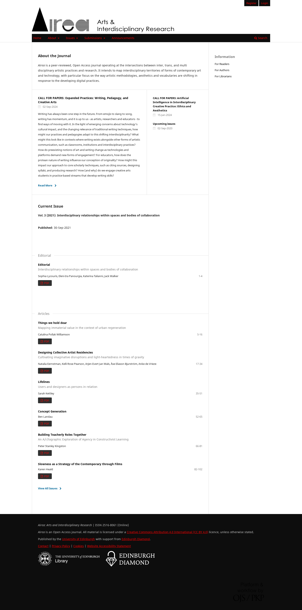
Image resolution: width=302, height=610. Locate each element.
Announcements (123, 38)
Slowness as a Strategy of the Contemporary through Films (80, 464)
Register (251, 3)
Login (264, 3)
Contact (43, 546)
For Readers (222, 64)
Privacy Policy (61, 546)
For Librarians (223, 76)
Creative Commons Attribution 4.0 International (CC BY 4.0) (167, 532)
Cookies (78, 546)
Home (37, 38)
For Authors (222, 70)
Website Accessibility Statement (109, 546)
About (52, 38)
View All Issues (47, 488)
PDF (46, 283)
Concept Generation (52, 411)
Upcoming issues (164, 124)
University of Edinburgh (78, 539)
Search (262, 38)
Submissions (93, 38)
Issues (71, 38)
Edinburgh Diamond (136, 539)
